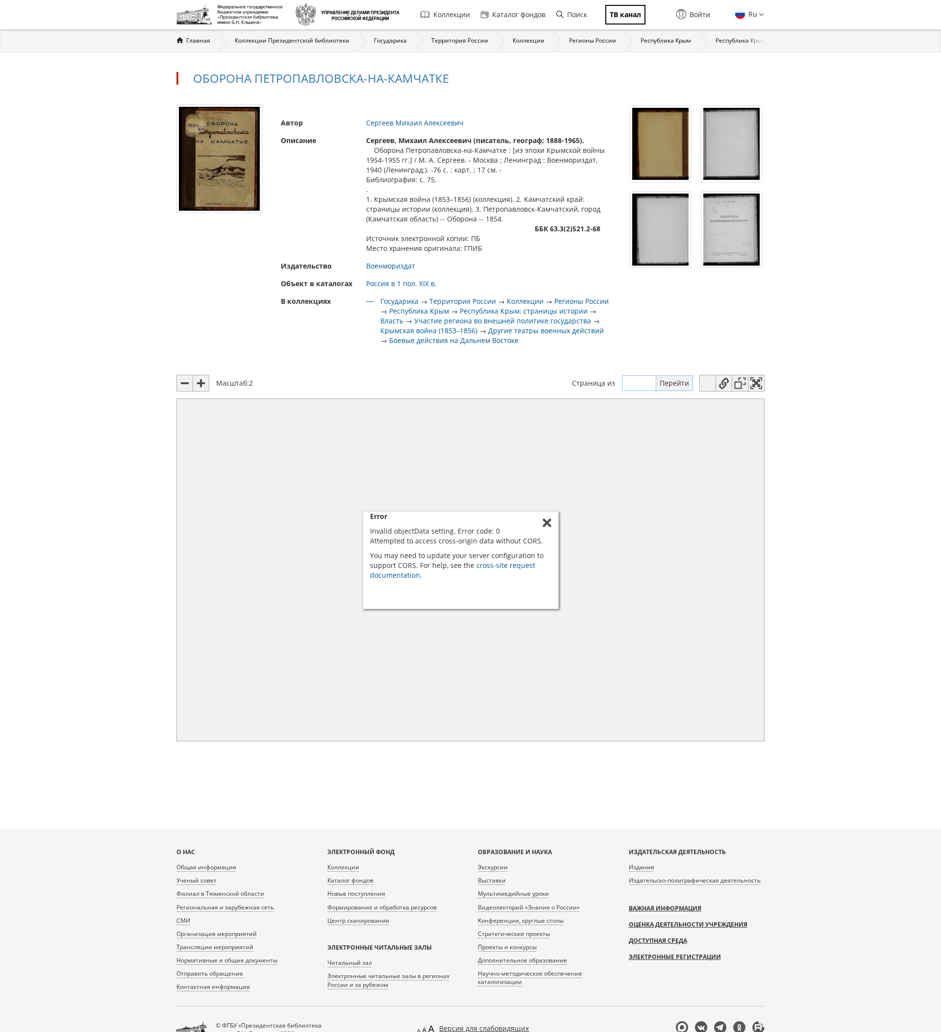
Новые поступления (356, 893)
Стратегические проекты (514, 934)
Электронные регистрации (675, 957)
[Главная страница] (232, 14)
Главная (198, 40)
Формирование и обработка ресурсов (382, 907)
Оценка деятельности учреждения (688, 924)
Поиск (577, 14)
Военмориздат (390, 265)
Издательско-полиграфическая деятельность (695, 880)
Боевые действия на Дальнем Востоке (454, 340)
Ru (751, 14)
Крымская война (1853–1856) (428, 330)
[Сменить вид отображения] (707, 383)
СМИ (183, 920)
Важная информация (665, 908)
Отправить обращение (209, 973)
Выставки (492, 880)
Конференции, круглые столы (521, 920)
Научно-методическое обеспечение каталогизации (530, 977)
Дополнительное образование (522, 960)
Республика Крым (666, 40)
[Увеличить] (201, 383)
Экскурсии (493, 867)
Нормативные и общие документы (226, 960)
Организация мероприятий (216, 934)
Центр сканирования (358, 920)
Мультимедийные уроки (513, 893)
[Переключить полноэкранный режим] (756, 383)
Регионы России (592, 40)
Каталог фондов (518, 14)
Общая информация (206, 867)
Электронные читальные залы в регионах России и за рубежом (388, 980)
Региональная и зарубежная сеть (225, 907)
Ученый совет (196, 880)
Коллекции (451, 14)
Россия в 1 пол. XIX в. (401, 283)
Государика (390, 40)
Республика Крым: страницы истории (524, 311)
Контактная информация (213, 987)
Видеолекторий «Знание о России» (529, 907)
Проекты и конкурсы (507, 947)
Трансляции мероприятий (214, 947)
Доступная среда (658, 940)
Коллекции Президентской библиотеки (292, 40)
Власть (391, 320)
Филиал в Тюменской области (220, 893)
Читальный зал (349, 962)
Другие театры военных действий (546, 330)
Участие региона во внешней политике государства (502, 320)
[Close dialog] (547, 522)
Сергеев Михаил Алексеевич (415, 122)
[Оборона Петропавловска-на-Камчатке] (219, 158)
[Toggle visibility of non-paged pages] (740, 383)
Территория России (459, 40)
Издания (641, 867)
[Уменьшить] (184, 383)
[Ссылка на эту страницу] (724, 383)
